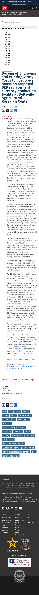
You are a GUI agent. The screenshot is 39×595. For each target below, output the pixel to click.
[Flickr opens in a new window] (20, 508)
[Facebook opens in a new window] (3, 508)
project (6, 419)
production (17, 435)
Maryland (7, 431)
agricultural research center (16, 451)
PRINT (4, 116)
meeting (18, 431)
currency (30, 435)
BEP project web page (24, 379)
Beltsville (7, 423)
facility (6, 435)
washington (23, 419)
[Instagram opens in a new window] (7, 508)
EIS (4, 439)
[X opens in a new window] (12, 508)
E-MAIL (10, 116)
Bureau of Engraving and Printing (18, 447)
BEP (4, 411)
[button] (20, 4)
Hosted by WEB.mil (19, 555)
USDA (5, 415)
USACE (26, 411)
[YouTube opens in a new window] (16, 508)
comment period (10, 456)
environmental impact (13, 443)
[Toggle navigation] (35, 8)
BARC (13, 415)
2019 (27, 431)
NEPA (10, 439)
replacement (25, 415)
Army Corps (14, 411)
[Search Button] (32, 8)
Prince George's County (13, 427)
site (33, 451)
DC (14, 419)
